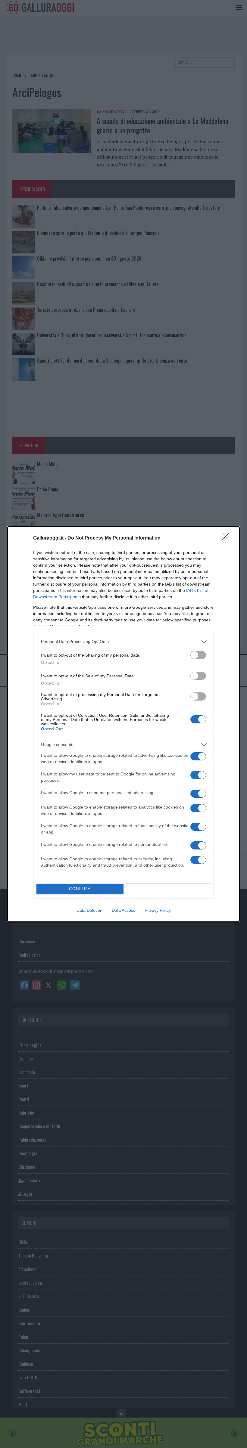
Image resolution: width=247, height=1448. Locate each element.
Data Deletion (89, 910)
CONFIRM (80, 888)
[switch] (198, 655)
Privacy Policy (158, 910)
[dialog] (123, 724)
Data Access (123, 910)
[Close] (227, 538)
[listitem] (123, 642)
